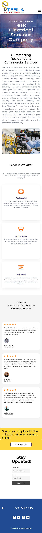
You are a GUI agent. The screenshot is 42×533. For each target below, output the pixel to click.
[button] (39, 11)
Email (13, 475)
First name (15, 467)
